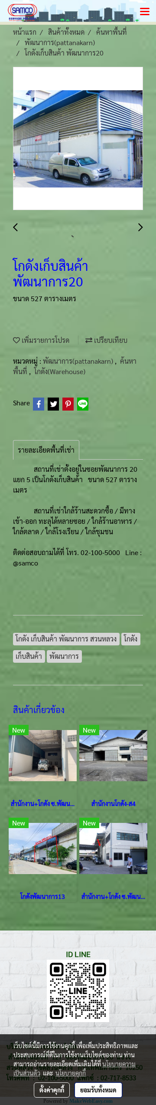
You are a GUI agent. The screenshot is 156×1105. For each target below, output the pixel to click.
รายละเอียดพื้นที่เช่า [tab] (46, 449)
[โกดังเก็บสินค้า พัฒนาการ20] (78, 138)
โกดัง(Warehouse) (59, 371)
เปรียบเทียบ (109, 340)
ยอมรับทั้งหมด (98, 1090)
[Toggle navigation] (144, 12)
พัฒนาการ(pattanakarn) (79, 360)
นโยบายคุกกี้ (70, 1073)
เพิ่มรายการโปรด (44, 340)
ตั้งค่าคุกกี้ (51, 1090)
